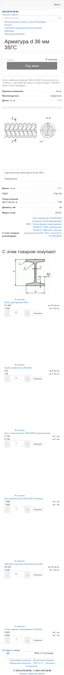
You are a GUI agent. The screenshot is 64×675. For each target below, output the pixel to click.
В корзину (38, 313)
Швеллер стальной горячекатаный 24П (43, 231)
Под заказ (32, 65)
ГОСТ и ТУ (38, 662)
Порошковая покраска (20, 659)
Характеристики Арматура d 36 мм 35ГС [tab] (24, 172)
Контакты (50, 662)
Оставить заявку (11, 649)
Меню (57, 4)
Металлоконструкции (43, 659)
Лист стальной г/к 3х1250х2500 (53, 234)
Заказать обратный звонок (32, 673)
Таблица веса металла (20, 662)
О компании (32, 665)
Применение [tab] (11, 178)
